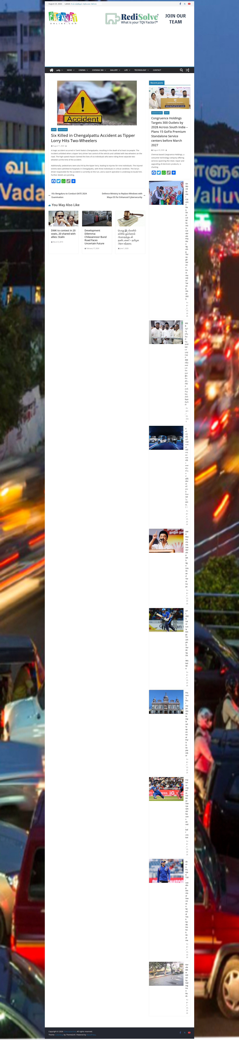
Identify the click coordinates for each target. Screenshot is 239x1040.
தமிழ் (58, 70)
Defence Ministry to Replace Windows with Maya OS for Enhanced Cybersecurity (122, 195)
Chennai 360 (97, 70)
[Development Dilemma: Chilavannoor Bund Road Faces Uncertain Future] (97, 212)
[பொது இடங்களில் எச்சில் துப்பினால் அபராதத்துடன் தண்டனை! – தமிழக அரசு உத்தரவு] (130, 212)
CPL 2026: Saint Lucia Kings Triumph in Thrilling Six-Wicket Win (186, 640)
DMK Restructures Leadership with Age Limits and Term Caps (186, 559)
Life (126, 70)
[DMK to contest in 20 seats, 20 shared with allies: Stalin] (63, 212)
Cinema (82, 70)
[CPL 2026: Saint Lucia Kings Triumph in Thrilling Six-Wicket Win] (166, 648)
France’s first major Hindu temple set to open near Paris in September (186, 724)
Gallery (114, 70)
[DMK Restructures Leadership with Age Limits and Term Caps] (166, 568)
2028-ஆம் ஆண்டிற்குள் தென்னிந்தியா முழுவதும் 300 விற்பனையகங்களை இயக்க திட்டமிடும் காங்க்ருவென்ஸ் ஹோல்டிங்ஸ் (186, 364)
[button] (61, 70)
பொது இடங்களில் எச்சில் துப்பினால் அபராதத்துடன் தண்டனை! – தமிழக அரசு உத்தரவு (128, 237)
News (69, 70)
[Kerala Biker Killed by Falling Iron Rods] (166, 989)
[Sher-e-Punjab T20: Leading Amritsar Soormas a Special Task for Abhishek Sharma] (166, 909)
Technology (140, 70)
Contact (157, 70)
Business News (157, 113)
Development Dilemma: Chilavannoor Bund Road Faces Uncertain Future (96, 237)
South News (63, 129)
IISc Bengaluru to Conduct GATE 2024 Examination (69, 195)
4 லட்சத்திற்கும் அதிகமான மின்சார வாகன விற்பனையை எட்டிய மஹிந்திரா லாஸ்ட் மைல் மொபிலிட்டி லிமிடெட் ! (186, 467)
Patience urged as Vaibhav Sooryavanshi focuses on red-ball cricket (186, 809)
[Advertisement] (119, 47)
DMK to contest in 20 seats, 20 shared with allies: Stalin (63, 234)
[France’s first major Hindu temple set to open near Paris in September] (166, 733)
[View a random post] (187, 70)
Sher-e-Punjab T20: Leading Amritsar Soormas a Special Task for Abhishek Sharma (186, 901)
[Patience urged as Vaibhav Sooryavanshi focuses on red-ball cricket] (166, 817)
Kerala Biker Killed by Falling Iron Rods (186, 980)
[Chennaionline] (52, 70)
